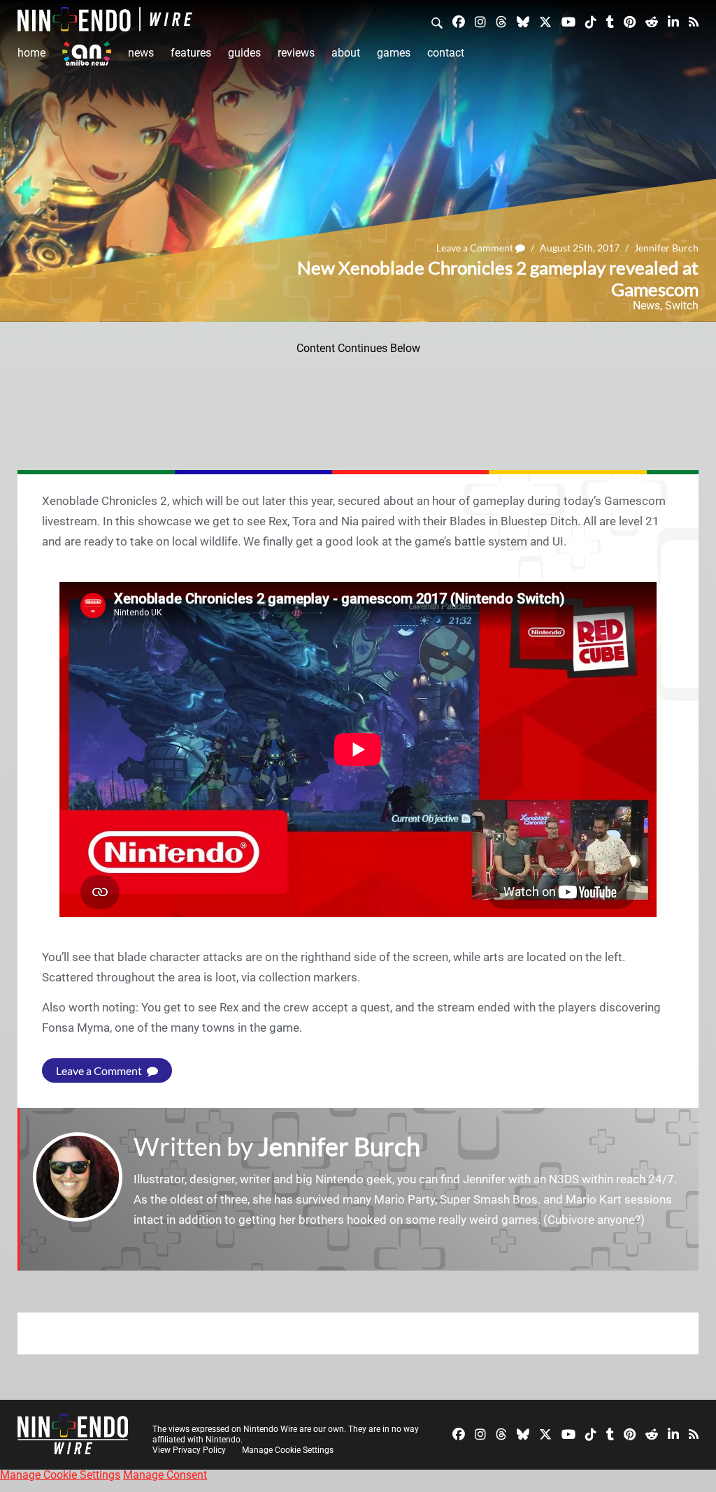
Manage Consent (165, 1475)
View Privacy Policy (189, 1450)
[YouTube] (568, 21)
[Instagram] (480, 21)
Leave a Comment (475, 248)
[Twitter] (545, 21)
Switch (682, 305)
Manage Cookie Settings (288, 1450)
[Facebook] (458, 21)
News (141, 52)
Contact (445, 52)
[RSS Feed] (694, 21)
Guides (244, 52)
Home (31, 52)
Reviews (296, 52)
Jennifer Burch (666, 248)
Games (393, 52)
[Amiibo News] (86, 53)
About (345, 52)
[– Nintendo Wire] (104, 19)
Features (191, 52)
